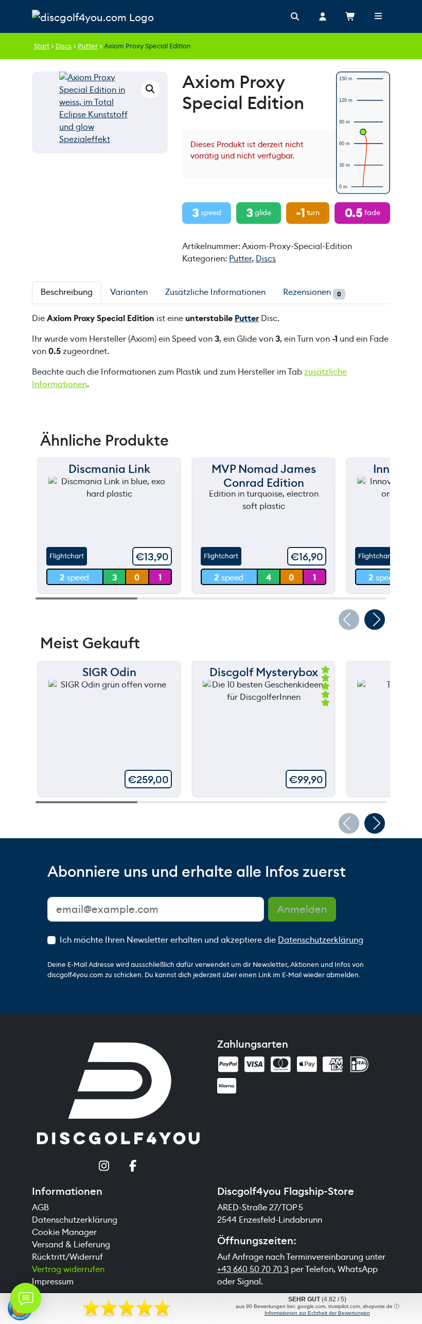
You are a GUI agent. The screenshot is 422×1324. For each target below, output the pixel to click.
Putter (88, 46)
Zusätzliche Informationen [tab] (215, 292)
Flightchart (66, 556)
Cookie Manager (64, 1232)
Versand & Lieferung (71, 1244)
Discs (64, 46)
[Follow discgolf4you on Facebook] (133, 1167)
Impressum (53, 1281)
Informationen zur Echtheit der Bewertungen (317, 1313)
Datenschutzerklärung (320, 939)
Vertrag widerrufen (68, 1269)
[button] (150, 89)
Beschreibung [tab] (67, 292)
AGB (40, 1207)
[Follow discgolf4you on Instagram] (103, 1167)
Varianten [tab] (129, 292)
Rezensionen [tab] (312, 292)
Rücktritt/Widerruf (67, 1256)
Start (41, 46)
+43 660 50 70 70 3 (253, 1269)
